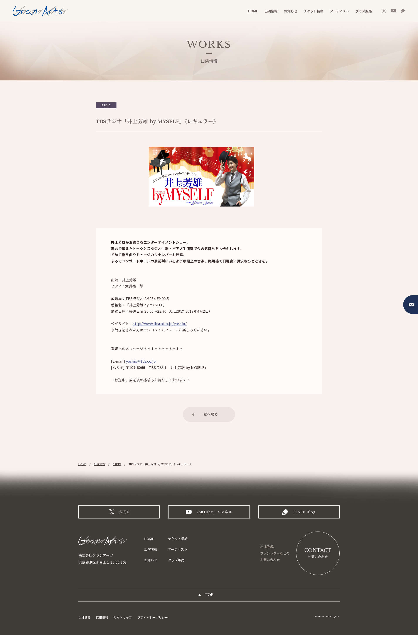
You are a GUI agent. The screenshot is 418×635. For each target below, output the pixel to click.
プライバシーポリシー (152, 617)
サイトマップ (123, 617)
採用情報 (102, 617)
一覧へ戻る (209, 414)
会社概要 (84, 617)
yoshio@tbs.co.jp (141, 361)
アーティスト (339, 11)
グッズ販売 (364, 11)
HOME (253, 11)
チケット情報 (313, 11)
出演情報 (271, 11)
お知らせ (290, 11)
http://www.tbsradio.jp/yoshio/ (160, 323)
